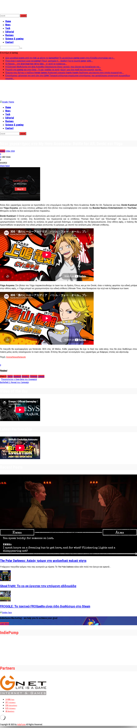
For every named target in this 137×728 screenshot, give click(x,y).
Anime (2, 151)
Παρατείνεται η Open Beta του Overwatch (19, 379)
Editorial (9, 31)
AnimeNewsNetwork (16, 357)
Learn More (4, 623)
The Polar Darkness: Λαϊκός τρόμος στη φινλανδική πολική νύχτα (43, 561)
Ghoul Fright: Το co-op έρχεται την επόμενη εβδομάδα (38, 586)
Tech (7, 28)
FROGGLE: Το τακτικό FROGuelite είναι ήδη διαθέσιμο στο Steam (45, 606)
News (7, 24)
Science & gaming (14, 38)
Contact (9, 42)
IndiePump (21, 724)
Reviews (9, 35)
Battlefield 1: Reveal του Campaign (14, 382)
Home (8, 21)
